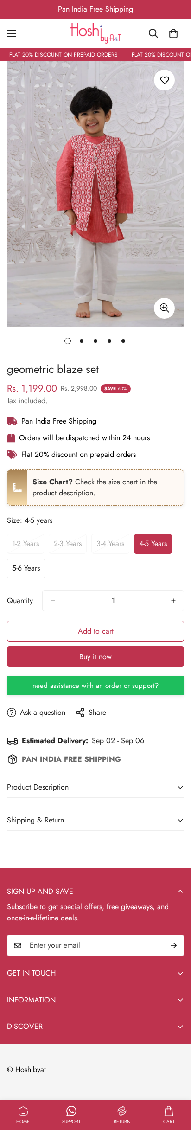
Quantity (20, 600)
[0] (173, 33)
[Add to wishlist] (164, 80)
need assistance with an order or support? (95, 686)
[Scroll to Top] (174, 1081)
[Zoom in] (164, 308)
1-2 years (28, 546)
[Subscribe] (174, 945)
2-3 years (70, 546)
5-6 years (28, 570)
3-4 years (112, 546)
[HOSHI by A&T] (95, 33)
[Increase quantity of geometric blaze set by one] (173, 601)
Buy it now (95, 656)
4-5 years (155, 546)
